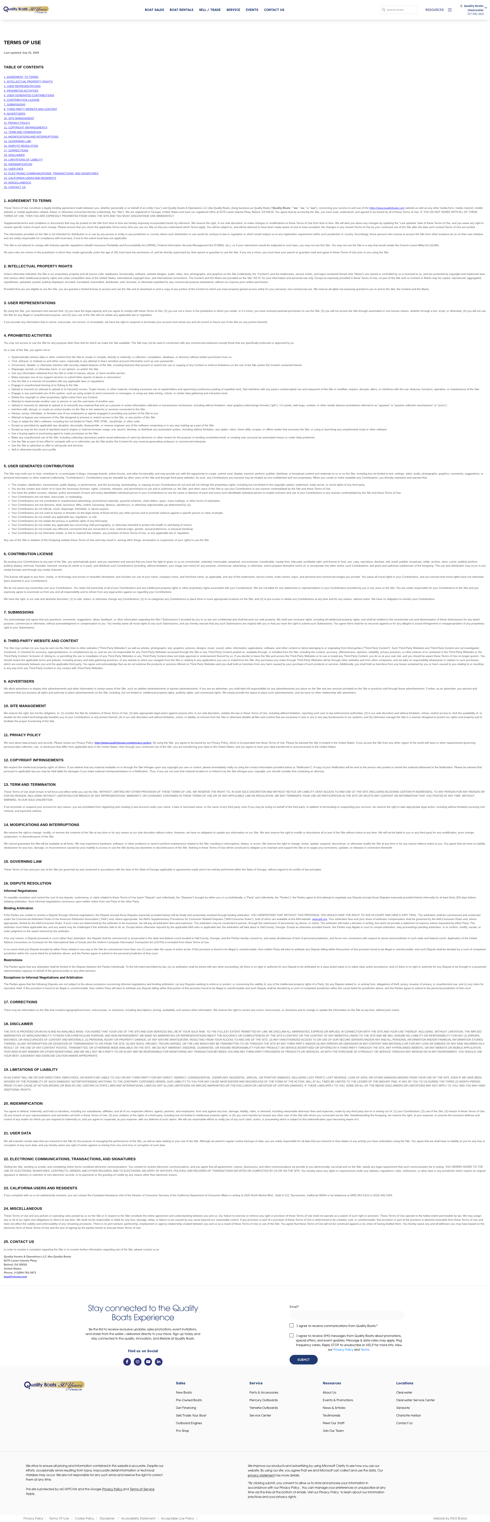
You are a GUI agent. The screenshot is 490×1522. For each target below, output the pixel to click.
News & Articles (334, 1408)
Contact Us (274, 10)
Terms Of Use (59, 1518)
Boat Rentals (181, 10)
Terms (364, 1349)
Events (252, 10)
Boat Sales (154, 10)
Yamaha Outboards (263, 1408)
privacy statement (261, 1475)
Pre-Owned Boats (189, 1400)
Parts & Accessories (263, 1392)
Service (233, 10)
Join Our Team (333, 1431)
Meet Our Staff (334, 1423)
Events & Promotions (338, 1400)
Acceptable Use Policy (177, 1518)
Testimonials (332, 1415)
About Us (329, 1392)
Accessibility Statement (138, 1518)
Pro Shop (182, 1431)
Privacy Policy (343, 1349)
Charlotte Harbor (408, 1415)
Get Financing (186, 1408)
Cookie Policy (84, 1518)
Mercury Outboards (263, 1400)
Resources (434, 10)
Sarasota (403, 1408)
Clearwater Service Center (415, 1400)
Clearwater (404, 1392)
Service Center (260, 1415)
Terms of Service (142, 1489)
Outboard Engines (189, 1423)
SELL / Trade (210, 10)
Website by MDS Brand (450, 1518)
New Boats (184, 1392)
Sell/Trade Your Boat (191, 1415)
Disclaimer (108, 1518)
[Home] (26, 9)
